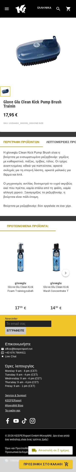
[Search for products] (58, 9)
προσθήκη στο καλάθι (43, 464)
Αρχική (25, 9)
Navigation (7, 9)
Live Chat (10, 356)
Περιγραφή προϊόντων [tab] (21, 142)
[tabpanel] (38, 181)
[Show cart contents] (68, 9)
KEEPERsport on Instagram (32, 421)
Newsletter (11, 318)
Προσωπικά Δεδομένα (17, 452)
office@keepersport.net (18, 348)
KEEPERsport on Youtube (16, 421)
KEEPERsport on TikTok (24, 421)
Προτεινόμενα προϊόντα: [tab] (28, 226)
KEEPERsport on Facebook (8, 421)
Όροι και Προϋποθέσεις (18, 448)
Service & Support (15, 395)
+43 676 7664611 (15, 352)
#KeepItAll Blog (14, 405)
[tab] (5, 91)
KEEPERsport (13, 400)
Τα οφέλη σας (13, 410)
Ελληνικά (44, 7)
